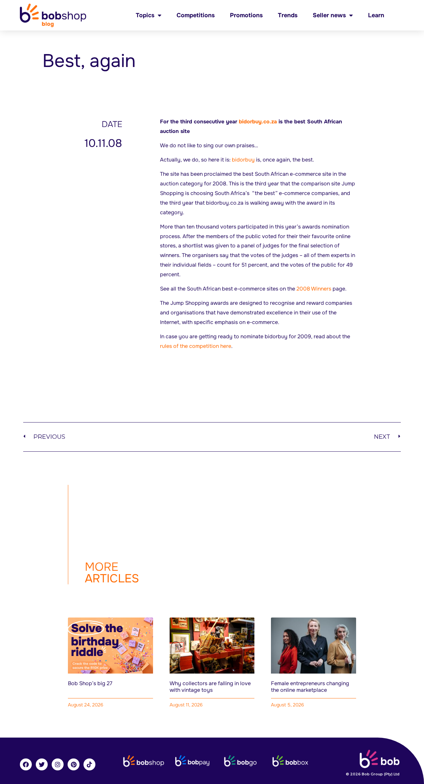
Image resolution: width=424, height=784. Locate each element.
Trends (287, 15)
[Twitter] (42, 764)
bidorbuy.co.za (258, 121)
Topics (145, 15)
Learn (376, 15)
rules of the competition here (195, 346)
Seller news (329, 15)
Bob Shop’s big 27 (90, 683)
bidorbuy (243, 159)
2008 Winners (313, 288)
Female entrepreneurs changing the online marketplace (310, 686)
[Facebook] (26, 764)
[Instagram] (58, 764)
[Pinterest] (74, 764)
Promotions (246, 15)
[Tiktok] (89, 764)
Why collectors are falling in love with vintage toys (210, 686)
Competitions (196, 15)
